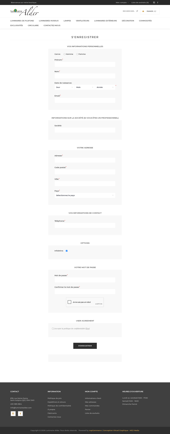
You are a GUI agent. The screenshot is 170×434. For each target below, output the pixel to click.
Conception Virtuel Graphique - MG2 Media (121, 430)
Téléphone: (59, 221)
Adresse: (58, 156)
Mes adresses (90, 402)
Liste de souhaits (92, 413)
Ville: (57, 179)
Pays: (57, 191)
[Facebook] (20, 413)
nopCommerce (95, 430)
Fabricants (52, 413)
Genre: (57, 54)
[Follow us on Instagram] (13, 413)
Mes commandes (92, 406)
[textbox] (129, 11)
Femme (82, 54)
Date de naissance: (63, 83)
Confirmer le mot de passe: (67, 287)
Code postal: (60, 167)
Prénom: (58, 60)
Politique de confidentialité (59, 406)
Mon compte (121, 2)
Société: (58, 126)
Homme (69, 54)
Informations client (93, 398)
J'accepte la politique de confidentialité (69, 329)
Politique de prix (54, 398)
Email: (57, 96)
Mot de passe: (61, 275)
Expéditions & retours (57, 402)
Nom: (57, 71)
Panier (87, 409)
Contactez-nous (54, 417)
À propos (51, 409)
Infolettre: (59, 251)
